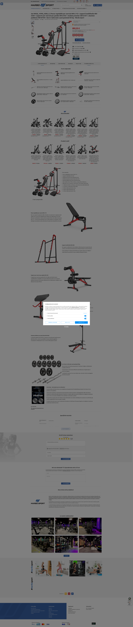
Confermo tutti (81, 322)
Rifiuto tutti (67, 322)
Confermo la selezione (52, 322)
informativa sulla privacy (75, 307)
